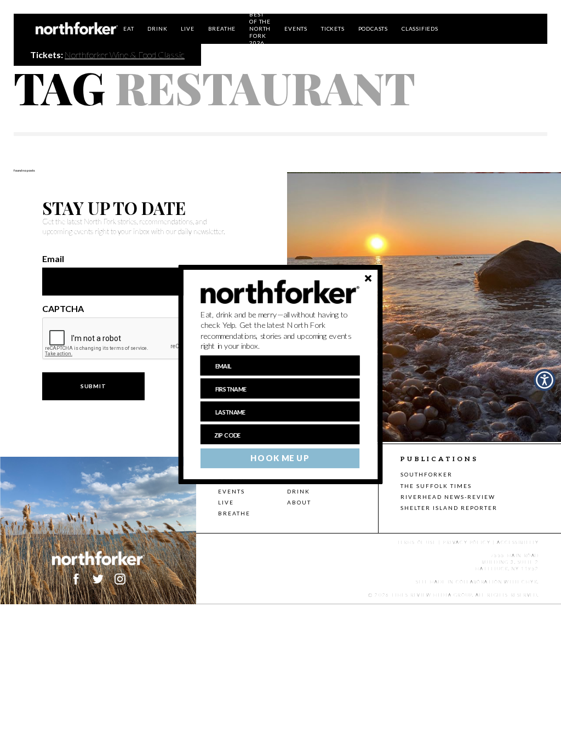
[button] (280, 330)
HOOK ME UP (279, 458)
